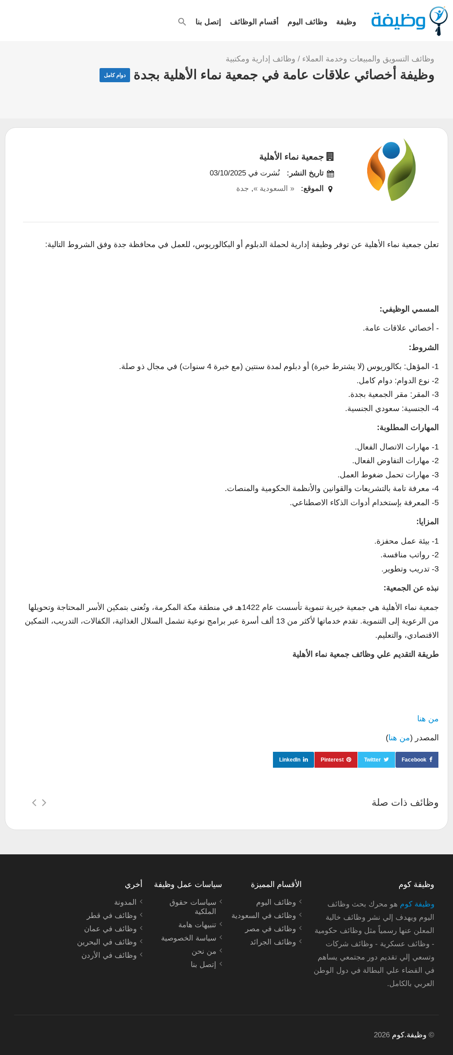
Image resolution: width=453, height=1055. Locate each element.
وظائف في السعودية (263, 915)
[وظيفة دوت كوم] (409, 21)
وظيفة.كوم (409, 1035)
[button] (182, 21)
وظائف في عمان (110, 929)
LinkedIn (289, 760)
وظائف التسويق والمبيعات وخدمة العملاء (368, 58)
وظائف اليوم (307, 21)
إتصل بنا (208, 21)
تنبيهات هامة (197, 925)
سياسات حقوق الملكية (192, 907)
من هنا (428, 718)
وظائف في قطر (112, 915)
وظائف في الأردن (109, 955)
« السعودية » (273, 188)
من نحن (204, 951)
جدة (242, 188)
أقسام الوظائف (254, 21)
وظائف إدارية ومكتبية (261, 58)
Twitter (372, 760)
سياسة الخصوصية (188, 938)
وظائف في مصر (270, 929)
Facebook (414, 760)
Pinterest (332, 760)
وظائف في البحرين (107, 942)
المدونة (125, 902)
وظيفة (346, 21)
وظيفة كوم (417, 904)
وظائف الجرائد (273, 942)
